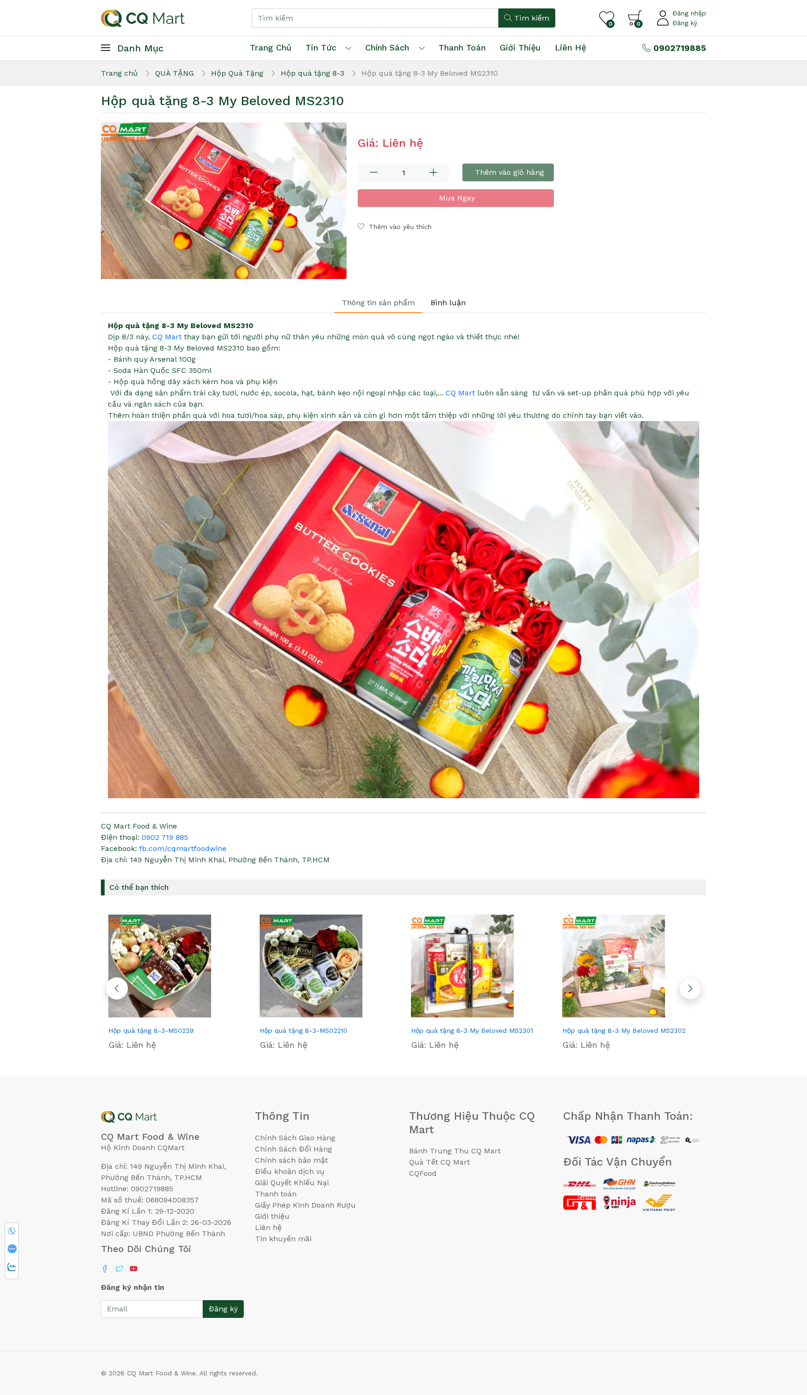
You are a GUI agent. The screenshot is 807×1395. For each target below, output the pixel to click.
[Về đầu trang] (781, 1337)
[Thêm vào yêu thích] (159, 1013)
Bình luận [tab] (448, 302)
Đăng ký (684, 23)
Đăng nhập (689, 13)
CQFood (423, 1173)
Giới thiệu (272, 1216)
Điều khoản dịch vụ (290, 1171)
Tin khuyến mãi (283, 1238)
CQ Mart (167, 336)
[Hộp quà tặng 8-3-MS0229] (176, 966)
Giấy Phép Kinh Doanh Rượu (305, 1205)
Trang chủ (270, 47)
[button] (690, 988)
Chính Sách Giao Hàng (295, 1137)
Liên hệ (570, 47)
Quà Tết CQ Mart (439, 1162)
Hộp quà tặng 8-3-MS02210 (303, 1030)
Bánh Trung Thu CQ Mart (455, 1150)
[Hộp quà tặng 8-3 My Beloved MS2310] (224, 200)
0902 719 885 (165, 837)
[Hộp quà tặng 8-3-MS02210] (328, 966)
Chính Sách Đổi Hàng (293, 1149)
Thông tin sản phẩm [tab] (378, 302)
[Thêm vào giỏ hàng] (193, 1013)
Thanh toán (276, 1193)
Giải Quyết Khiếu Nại (292, 1182)
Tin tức (320, 47)
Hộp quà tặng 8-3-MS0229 (151, 1030)
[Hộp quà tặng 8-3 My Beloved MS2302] (630, 966)
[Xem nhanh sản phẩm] (176, 1013)
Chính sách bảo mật (291, 1160)
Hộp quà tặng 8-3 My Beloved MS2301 (472, 1030)
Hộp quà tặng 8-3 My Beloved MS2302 (624, 1030)
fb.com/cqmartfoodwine (183, 848)
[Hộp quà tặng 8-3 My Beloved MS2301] (479, 966)
